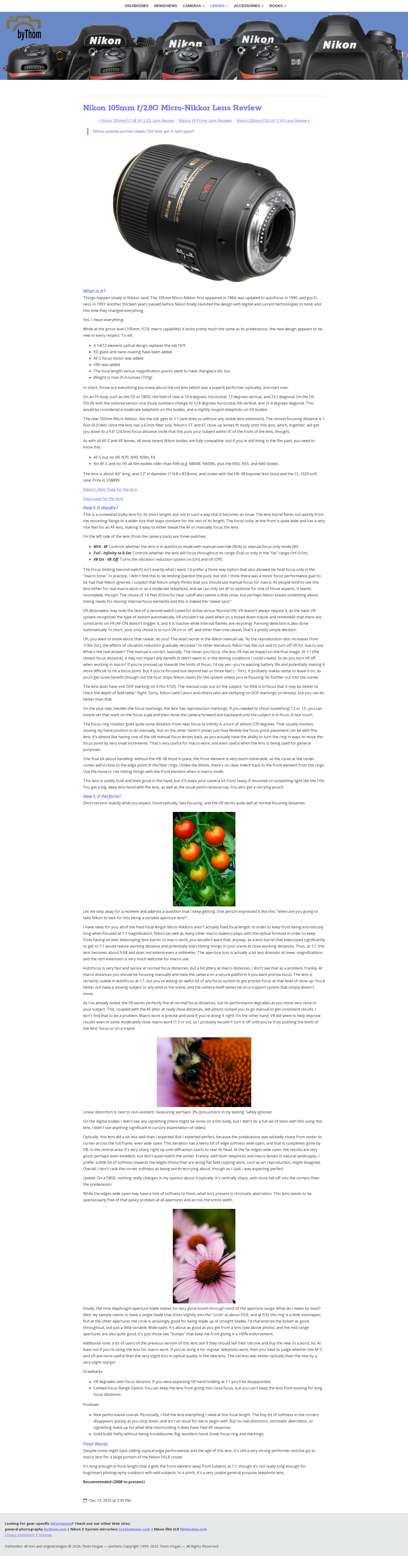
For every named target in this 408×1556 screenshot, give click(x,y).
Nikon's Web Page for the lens (110, 489)
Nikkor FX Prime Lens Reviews (205, 120)
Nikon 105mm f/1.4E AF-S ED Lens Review (136, 120)
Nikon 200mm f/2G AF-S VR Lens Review (273, 120)
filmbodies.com (193, 1529)
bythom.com (55, 1529)
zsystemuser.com (134, 1529)
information (61, 1523)
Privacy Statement (20, 1534)
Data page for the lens (103, 498)
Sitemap (45, 1534)
